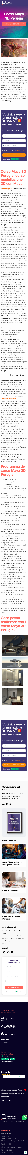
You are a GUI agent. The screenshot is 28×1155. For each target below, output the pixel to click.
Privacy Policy (20, 150)
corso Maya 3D (7, 188)
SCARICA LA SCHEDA (14, 987)
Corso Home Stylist (10, 890)
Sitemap (4, 1121)
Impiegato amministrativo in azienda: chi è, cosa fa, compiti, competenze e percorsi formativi (13, 941)
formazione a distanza (8, 398)
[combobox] (4, 145)
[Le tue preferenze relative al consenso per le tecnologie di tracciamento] (25, 1152)
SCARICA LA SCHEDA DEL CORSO (14, 24)
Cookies (11, 1121)
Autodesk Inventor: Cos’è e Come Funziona (13, 936)
